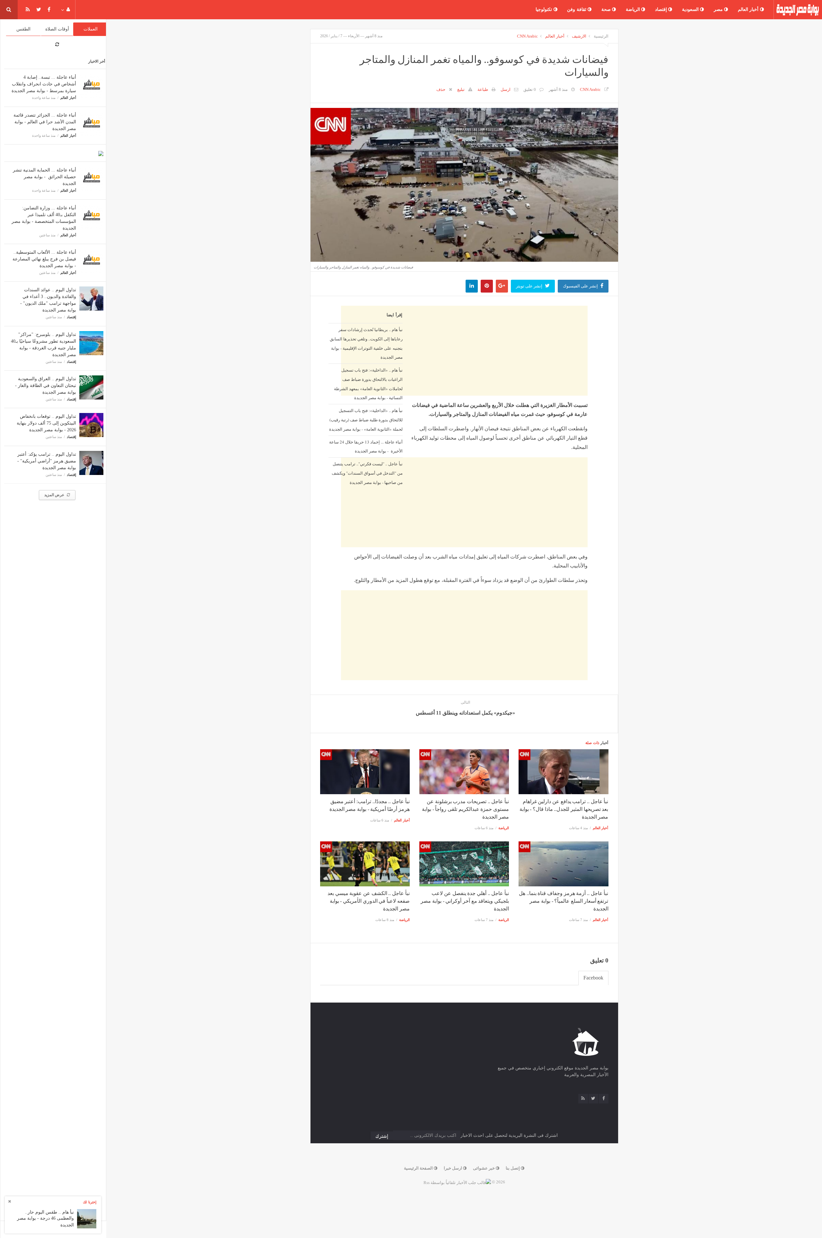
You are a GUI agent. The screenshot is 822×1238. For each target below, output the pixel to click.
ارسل (506, 89)
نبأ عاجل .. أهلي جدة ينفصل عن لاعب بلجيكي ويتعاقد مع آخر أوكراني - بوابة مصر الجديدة (465, 901)
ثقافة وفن (577, 9)
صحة (606, 9)
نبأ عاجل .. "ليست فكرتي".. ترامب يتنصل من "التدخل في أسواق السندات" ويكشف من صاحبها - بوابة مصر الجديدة (367, 473)
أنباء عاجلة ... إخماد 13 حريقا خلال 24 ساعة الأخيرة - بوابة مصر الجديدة (365, 446)
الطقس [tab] (23, 29)
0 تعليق (529, 89)
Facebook (593, 977)
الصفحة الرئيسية (419, 1168)
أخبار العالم (749, 9)
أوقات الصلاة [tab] (57, 29)
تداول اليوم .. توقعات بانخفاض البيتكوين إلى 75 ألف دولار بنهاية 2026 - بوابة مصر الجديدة (46, 423)
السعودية (691, 9)
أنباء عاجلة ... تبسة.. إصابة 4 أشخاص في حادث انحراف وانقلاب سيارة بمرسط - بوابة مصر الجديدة (44, 84)
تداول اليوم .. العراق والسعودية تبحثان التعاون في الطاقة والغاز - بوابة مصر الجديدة (45, 385)
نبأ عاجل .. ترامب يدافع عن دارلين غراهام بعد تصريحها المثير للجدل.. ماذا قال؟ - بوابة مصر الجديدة (564, 809)
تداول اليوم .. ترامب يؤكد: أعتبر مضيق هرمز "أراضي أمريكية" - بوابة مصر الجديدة (46, 461)
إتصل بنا (513, 1168)
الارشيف (579, 36)
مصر (719, 9)
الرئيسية (601, 36)
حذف (440, 89)
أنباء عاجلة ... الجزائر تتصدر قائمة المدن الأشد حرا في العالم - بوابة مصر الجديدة (44, 122)
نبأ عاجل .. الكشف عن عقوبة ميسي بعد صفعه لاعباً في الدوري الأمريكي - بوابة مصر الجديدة (369, 901)
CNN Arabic (527, 36)
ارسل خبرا (453, 1168)
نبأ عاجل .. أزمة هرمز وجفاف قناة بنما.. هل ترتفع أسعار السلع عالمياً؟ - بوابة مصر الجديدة (563, 901)
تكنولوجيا (545, 9)
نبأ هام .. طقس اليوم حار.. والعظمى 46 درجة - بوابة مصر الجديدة (45, 1218)
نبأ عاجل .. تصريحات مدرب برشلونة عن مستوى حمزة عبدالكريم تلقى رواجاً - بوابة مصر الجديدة (465, 809)
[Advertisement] (464, 538)
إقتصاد (662, 9)
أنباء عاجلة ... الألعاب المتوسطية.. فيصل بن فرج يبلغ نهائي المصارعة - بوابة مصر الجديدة (44, 259)
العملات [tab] (90, 29)
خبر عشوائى (484, 1168)
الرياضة (634, 9)
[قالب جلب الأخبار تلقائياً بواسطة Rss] (457, 1182)
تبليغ (461, 89)
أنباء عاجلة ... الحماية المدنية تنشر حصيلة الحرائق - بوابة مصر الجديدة (44, 177)
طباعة (482, 89)
